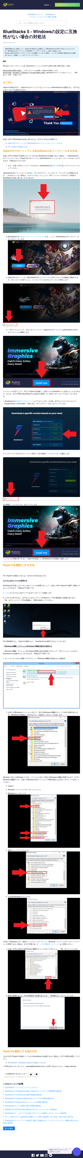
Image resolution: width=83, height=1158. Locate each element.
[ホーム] (8, 5)
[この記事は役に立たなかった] (36, 1074)
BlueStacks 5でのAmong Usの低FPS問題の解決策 (23, 1095)
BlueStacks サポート (35, 14)
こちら (20, 55)
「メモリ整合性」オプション (49, 944)
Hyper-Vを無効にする (35, 175)
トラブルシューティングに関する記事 (42, 17)
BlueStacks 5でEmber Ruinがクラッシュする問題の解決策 (26, 1102)
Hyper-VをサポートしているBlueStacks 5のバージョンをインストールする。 (36, 143)
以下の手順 (56, 165)
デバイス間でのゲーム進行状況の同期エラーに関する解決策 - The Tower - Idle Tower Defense (39, 1117)
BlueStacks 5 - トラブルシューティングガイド (22, 1087)
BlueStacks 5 (50, 14)
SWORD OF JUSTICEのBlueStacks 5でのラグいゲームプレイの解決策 (31, 1109)
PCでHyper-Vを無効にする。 (18, 147)
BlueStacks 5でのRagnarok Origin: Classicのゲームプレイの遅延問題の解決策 (33, 1091)
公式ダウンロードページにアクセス (32, 236)
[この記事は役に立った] (31, 1074)
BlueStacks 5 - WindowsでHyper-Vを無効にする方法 (27, 1062)
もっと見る (9, 1128)
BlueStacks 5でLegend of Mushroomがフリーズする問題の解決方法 (29, 1098)
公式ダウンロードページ (25, 401)
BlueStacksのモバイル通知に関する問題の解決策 (23, 1106)
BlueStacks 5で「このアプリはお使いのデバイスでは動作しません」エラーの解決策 (35, 1113)
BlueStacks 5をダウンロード (67, 5)
